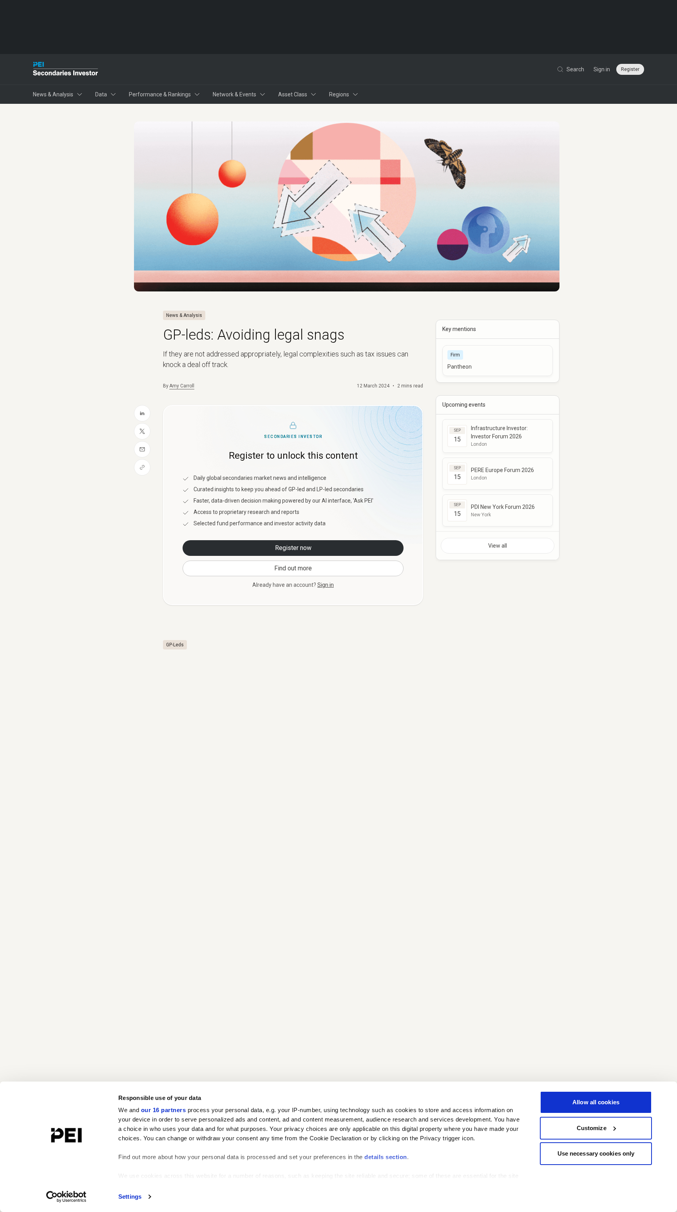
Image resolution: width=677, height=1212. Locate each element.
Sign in (602, 69)
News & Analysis (53, 94)
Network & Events (234, 94)
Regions (339, 94)
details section (385, 1157)
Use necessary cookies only (596, 1153)
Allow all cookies (595, 1102)
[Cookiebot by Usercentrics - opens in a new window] (66, 1197)
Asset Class (292, 94)
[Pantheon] (497, 361)
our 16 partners (163, 1110)
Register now (293, 548)
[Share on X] (142, 431)
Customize (591, 1128)
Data (101, 94)
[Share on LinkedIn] (142, 413)
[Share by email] (142, 449)
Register (630, 69)
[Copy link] (142, 467)
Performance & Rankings (160, 94)
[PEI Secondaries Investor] (65, 69)
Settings (129, 1196)
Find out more (293, 568)
